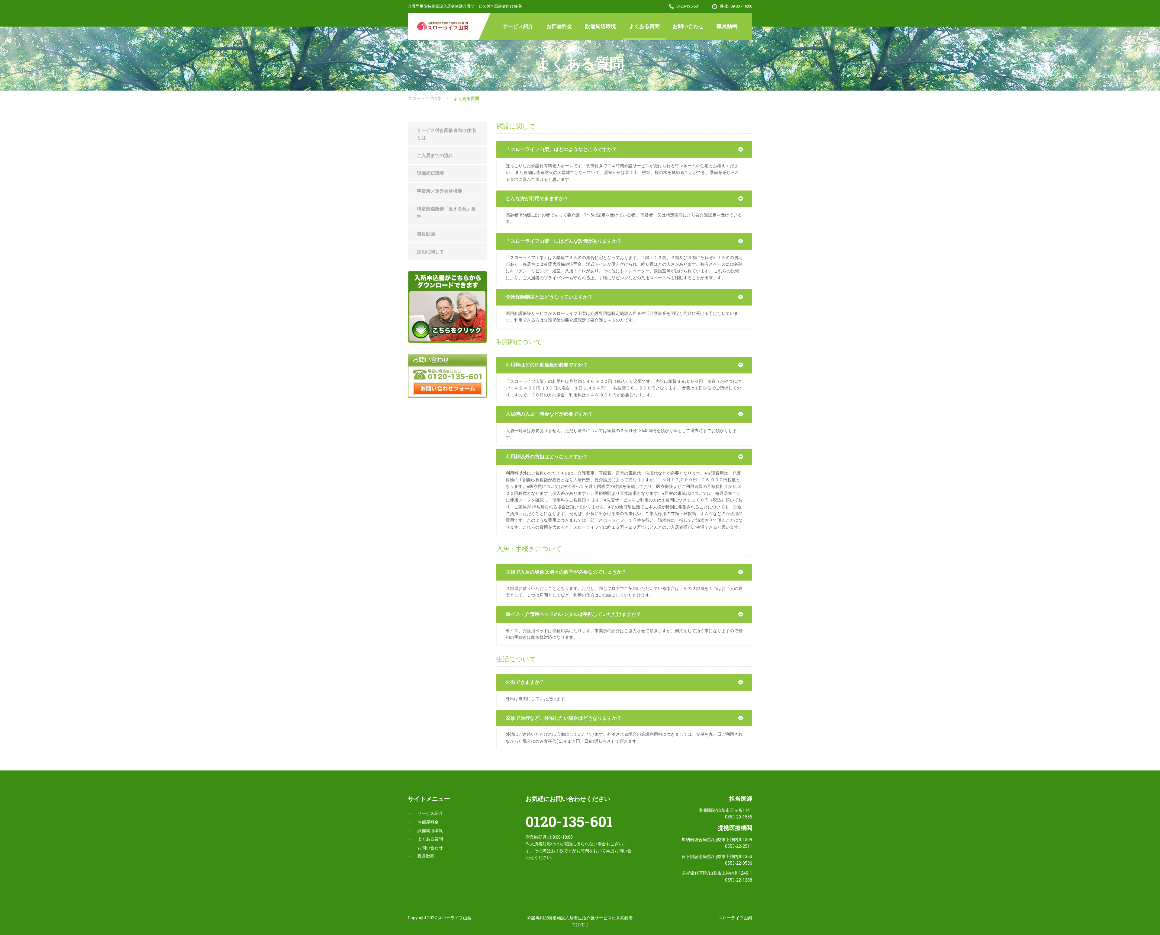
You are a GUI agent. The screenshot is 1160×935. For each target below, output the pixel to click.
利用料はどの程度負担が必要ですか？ (547, 365)
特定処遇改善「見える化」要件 (446, 212)
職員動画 (727, 26)
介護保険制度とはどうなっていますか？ (549, 297)
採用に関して (430, 252)
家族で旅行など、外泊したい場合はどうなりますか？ (564, 718)
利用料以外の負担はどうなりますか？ (547, 456)
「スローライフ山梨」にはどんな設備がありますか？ (564, 241)
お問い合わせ (688, 26)
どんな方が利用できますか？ (537, 198)
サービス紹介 (518, 26)
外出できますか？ (525, 682)
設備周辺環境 (600, 26)
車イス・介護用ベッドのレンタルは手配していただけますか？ (573, 614)
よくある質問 (644, 26)
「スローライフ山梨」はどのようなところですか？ (561, 149)
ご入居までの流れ (435, 155)
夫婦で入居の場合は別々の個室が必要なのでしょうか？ (566, 572)
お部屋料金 (559, 26)
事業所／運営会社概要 (439, 191)
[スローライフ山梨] (439, 22)
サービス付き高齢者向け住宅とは (446, 134)
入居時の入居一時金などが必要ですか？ (549, 414)
